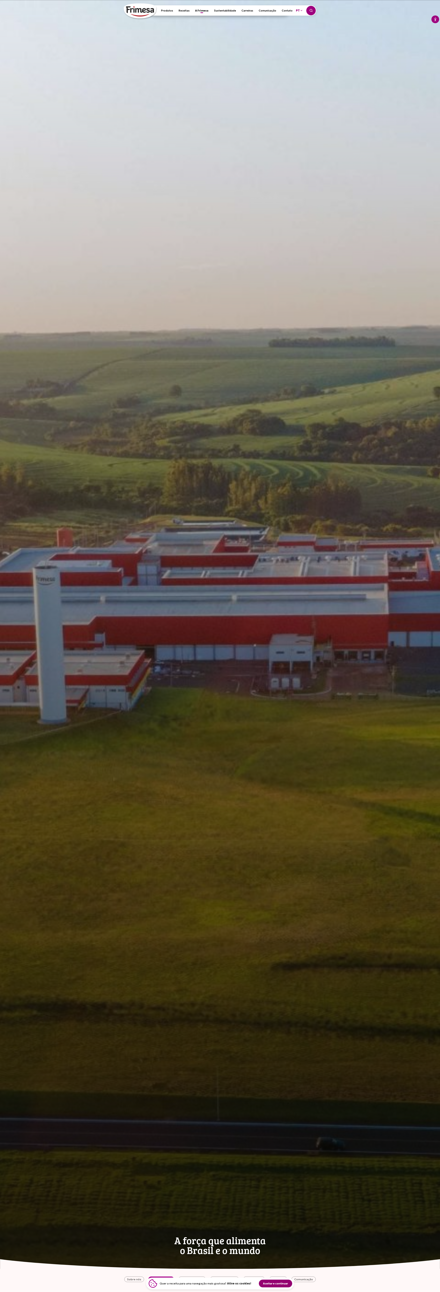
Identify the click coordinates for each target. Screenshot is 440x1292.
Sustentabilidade (225, 10)
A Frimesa (201, 10)
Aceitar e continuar (275, 1283)
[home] (140, 11)
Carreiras (247, 10)
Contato (287, 10)
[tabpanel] (220, 634)
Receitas (184, 10)
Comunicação (267, 10)
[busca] (311, 10)
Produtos (167, 10)
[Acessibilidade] (435, 19)
